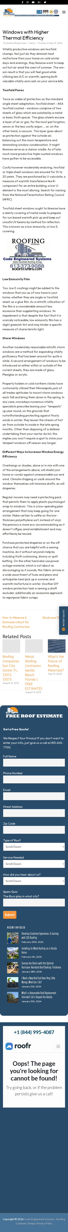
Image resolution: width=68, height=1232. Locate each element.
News (32, 43)
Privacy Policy (44, 1223)
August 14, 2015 (33, 692)
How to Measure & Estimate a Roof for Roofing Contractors (16, 622)
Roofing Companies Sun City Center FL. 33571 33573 (10, 668)
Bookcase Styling (54, 617)
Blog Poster (20, 43)
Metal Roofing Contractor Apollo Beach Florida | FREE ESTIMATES (33, 672)
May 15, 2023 (55, 673)
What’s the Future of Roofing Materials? (56, 663)
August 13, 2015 (11, 683)
